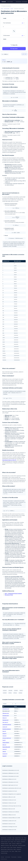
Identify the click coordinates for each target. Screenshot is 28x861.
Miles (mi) (4, 744)
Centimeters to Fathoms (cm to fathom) (10, 811)
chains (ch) (5, 749)
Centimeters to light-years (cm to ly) (10, 785)
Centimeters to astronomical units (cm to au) (11, 788)
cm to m (21, 690)
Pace (2, 847)
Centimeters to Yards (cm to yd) (9, 802)
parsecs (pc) (5, 726)
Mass (10, 845)
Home (2, 8)
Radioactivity (19, 847)
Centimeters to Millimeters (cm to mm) (10, 773)
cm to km (4, 692)
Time (10, 851)
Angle (13, 837)
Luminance (14, 843)
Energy (12, 841)
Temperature (18, 849)
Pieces (8, 847)
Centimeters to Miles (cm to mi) (9, 814)
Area (22, 837)
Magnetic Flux (18, 843)
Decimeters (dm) (6, 715)
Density (12, 839)
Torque (13, 851)
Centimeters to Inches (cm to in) (9, 799)
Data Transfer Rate (7, 839)
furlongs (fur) (5, 753)
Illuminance (23, 841)
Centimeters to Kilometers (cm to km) (10, 782)
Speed (14, 849)
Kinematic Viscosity (4, 843)
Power (11, 847)
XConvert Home (18, 1)
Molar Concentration (21, 845)
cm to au (15, 692)
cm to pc (20, 692)
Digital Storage (17, 839)
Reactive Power (10, 849)
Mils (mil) (4, 731)
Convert (7, 1)
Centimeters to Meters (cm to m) (9, 779)
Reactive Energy (4, 849)
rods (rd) (4, 751)
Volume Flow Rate (4, 853)
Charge (25, 837)
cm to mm (10, 690)
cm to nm (4, 690)
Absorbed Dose (3, 837)
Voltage (16, 851)
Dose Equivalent (23, 839)
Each (9, 841)
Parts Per (5, 847)
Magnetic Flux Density (5, 845)
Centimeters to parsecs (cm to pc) (9, 791)
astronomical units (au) (7, 724)
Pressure (14, 847)
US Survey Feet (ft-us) (7, 738)
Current (2, 839)
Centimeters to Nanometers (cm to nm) (10, 770)
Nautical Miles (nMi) (6, 746)
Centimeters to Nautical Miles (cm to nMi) (11, 817)
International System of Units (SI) (9, 460)
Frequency (18, 841)
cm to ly (10, 692)
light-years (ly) (5, 722)
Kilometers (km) (5, 720)
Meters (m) (5, 717)
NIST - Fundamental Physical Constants (13, 593)
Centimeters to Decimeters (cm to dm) (10, 776)
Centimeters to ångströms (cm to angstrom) (11, 794)
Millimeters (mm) (6, 713)
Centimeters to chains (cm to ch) (9, 820)
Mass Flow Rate (14, 845)
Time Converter (24, 1)
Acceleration (9, 837)
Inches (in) (4, 733)
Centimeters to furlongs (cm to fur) (9, 826)
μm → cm (24, 54)
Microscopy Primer (9, 594)
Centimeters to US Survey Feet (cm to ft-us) (11, 805)
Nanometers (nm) (6, 708)
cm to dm (16, 690)
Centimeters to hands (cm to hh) (9, 829)
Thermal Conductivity (4, 851)
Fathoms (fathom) (6, 742)
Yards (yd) (4, 735)
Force (15, 841)
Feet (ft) (4, 740)
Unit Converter (6, 8)
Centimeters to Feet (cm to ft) (8, 808)
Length (11, 8)
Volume (19, 851)
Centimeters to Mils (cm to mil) (8, 797)
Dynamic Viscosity (4, 841)
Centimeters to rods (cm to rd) (8, 823)
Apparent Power (18, 837)
